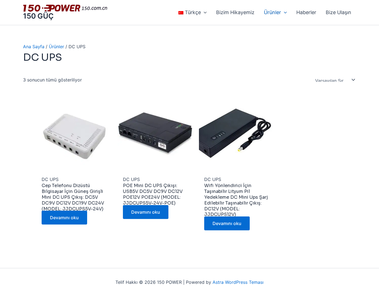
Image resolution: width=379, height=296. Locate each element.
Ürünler (56, 46)
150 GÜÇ (38, 16)
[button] (204, 12)
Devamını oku (64, 217)
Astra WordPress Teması (238, 282)
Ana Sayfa (33, 46)
